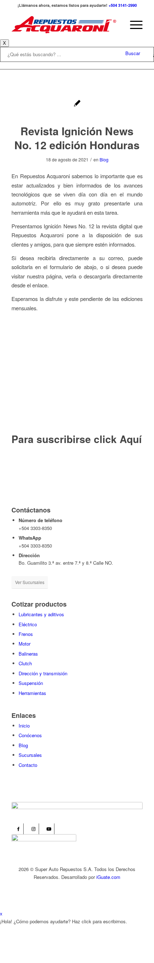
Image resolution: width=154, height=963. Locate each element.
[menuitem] (133, 24)
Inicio (24, 725)
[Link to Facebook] (18, 828)
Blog (104, 159)
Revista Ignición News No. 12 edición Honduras (77, 137)
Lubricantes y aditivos (41, 614)
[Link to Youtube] (49, 828)
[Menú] (133, 24)
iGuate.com (108, 877)
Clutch (25, 663)
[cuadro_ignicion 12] (77, 103)
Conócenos (30, 735)
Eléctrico (28, 624)
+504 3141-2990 (123, 5)
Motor (24, 643)
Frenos (26, 634)
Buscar (132, 53)
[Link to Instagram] (33, 828)
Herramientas (32, 693)
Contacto (28, 765)
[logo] (63, 24)
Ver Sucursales (29, 582)
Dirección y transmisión (43, 673)
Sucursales (30, 755)
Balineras (28, 653)
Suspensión (31, 683)
